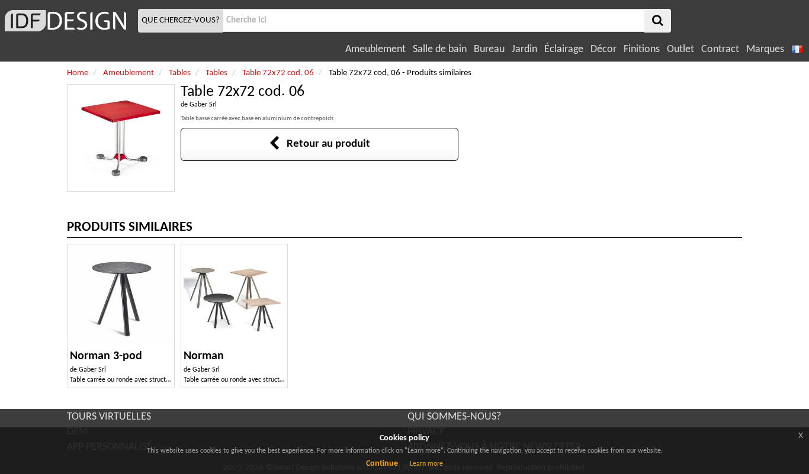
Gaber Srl (203, 104)
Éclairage (563, 49)
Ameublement (375, 49)
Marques (765, 49)
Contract (720, 49)
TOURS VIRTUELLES (109, 417)
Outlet (680, 49)
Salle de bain (440, 49)
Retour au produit (325, 144)
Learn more (426, 463)
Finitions (642, 49)
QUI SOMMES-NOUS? (454, 417)
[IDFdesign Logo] (67, 21)
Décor (603, 49)
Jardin (524, 49)
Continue (382, 463)
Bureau (489, 49)
